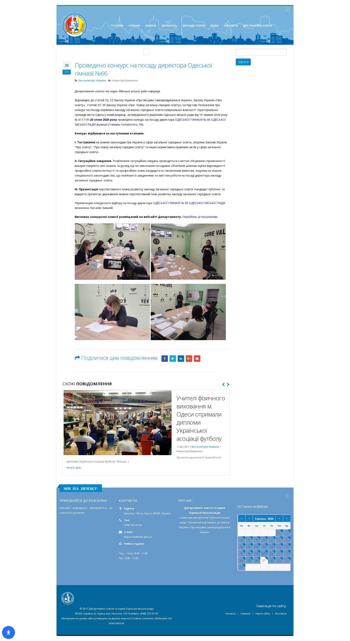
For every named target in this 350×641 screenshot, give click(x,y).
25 (249, 560)
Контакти (280, 613)
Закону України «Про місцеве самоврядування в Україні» (204, 527)
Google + (189, 358)
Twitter (173, 358)
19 (256, 553)
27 (264, 560)
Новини (101, 80)
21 (271, 553)
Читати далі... (74, 467)
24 (241, 560)
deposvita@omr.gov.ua (138, 537)
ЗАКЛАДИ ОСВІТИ (193, 25)
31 (241, 567)
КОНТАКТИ (231, 25)
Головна (230, 613)
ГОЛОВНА (117, 25)
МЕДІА (214, 25)
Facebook (164, 358)
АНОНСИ (150, 25)
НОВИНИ (134, 25)
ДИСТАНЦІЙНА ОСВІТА (257, 25)
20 (264, 553)
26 (256, 560)
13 (264, 546)
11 (249, 546)
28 (271, 560)
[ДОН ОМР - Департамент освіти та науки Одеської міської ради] (75, 25)
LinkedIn (181, 358)
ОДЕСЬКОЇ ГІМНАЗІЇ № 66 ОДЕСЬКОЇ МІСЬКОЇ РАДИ (189, 203)
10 (241, 546)
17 (241, 553)
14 (271, 546)
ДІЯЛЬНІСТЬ (169, 25)
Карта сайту (263, 613)
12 (256, 546)
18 (249, 553)
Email (197, 358)
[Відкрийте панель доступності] (8, 632)
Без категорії (87, 80)
